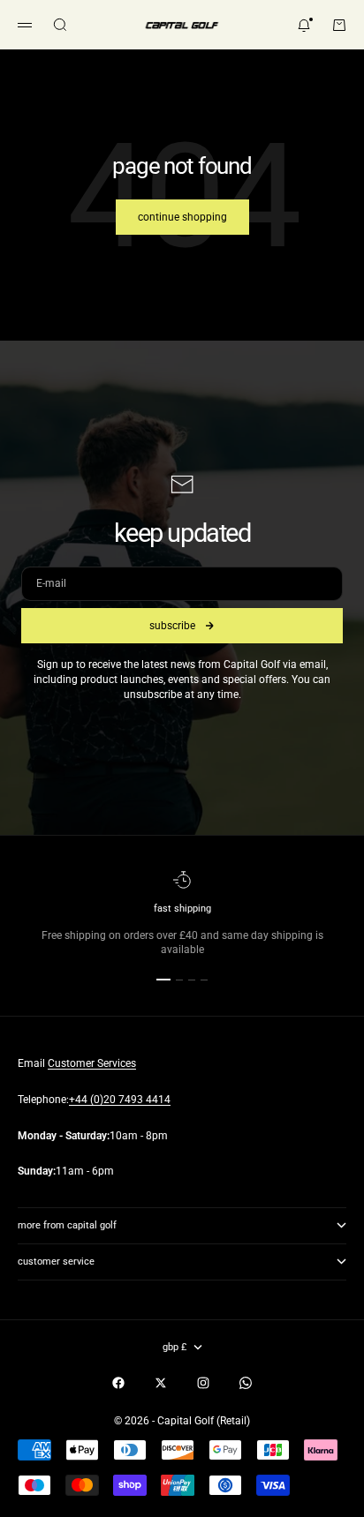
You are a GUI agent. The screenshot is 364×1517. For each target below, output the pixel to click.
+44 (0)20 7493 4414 (120, 1099)
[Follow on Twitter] (161, 1383)
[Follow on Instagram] (203, 1383)
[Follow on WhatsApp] (246, 1383)
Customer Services (92, 1063)
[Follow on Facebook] (118, 1383)
